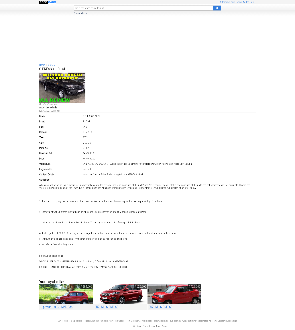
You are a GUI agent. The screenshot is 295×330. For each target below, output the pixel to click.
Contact (165, 326)
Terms (158, 326)
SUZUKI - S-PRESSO (106, 307)
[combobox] (143, 8)
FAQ (134, 326)
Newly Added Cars (245, 2)
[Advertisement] (147, 39)
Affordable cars (227, 2)
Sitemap (152, 326)
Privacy (145, 326)
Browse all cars (80, 13)
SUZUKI (51, 64)
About (139, 326)
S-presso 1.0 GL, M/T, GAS (57, 307)
